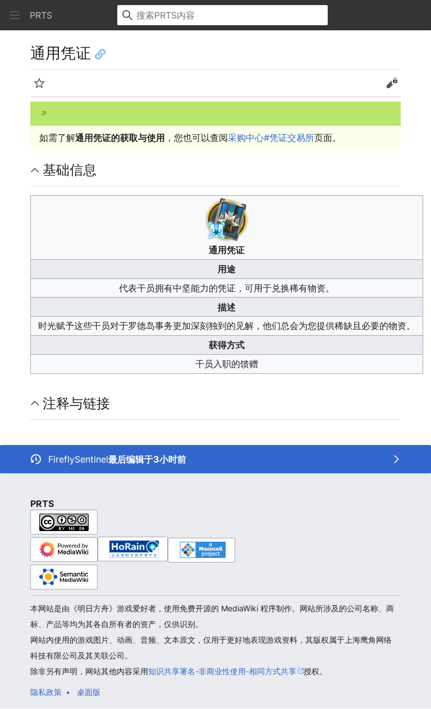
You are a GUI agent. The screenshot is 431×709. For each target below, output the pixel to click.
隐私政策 (46, 692)
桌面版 (88, 692)
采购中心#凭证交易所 (271, 137)
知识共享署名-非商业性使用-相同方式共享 (222, 671)
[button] (14, 15)
